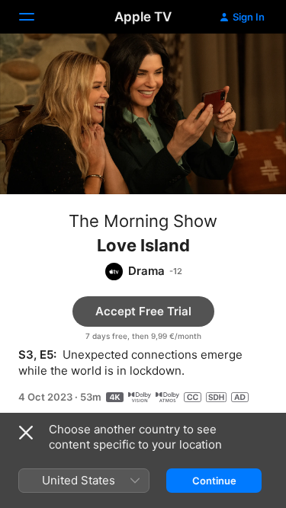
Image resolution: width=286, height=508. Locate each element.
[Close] (26, 432)
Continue (214, 480)
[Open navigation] (36, 17)
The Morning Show (143, 221)
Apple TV (143, 16)
